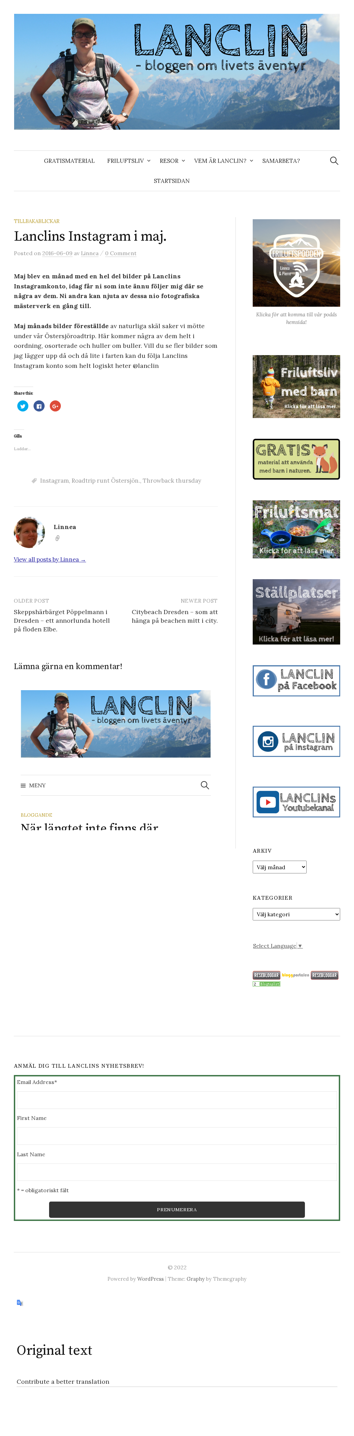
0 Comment (121, 253)
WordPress (150, 1279)
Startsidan (172, 181)
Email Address (37, 1081)
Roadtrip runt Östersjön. (106, 480)
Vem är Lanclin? (220, 161)
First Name (32, 1117)
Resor (169, 161)
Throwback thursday (172, 480)
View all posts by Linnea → (50, 559)
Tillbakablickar (36, 221)
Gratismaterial (69, 161)
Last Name (31, 1154)
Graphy (196, 1279)
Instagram (54, 480)
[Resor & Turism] (266, 983)
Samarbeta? (281, 161)
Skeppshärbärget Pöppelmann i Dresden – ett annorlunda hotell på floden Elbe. (62, 620)
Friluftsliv (125, 161)
